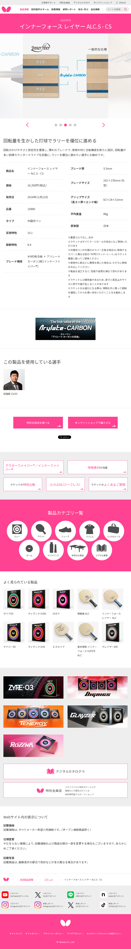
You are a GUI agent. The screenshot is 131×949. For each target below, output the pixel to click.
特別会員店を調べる (38, 422)
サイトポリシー (32, 933)
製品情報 (24, 9)
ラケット (48, 879)
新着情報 (55, 9)
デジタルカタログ (82, 2)
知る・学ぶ (83, 9)
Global (122, 2)
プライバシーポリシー (53, 933)
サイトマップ (16, 933)
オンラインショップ (103, 2)
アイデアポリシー (75, 933)
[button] (27, 125)
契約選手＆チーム (40, 9)
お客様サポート (48, 2)
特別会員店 (65, 2)
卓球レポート (69, 9)
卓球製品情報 (26, 879)
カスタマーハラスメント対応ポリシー (104, 933)
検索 (126, 9)
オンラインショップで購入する (93, 422)
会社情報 (95, 9)
